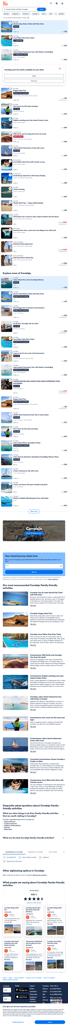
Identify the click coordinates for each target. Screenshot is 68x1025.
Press (44, 997)
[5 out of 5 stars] (12, 912)
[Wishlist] (51, 3)
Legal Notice (33, 991)
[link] (34, 27)
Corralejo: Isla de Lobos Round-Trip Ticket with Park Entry (33, 909)
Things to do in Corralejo (33, 978)
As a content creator (55, 991)
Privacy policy (33, 994)
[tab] (14, 852)
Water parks (8, 829)
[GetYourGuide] (5, 3)
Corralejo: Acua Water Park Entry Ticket (54, 942)
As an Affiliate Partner (56, 994)
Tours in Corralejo (49, 978)
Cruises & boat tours (10, 823)
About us (45, 988)
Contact (32, 988)
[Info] (28, 17)
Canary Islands (19, 978)
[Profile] (62, 3)
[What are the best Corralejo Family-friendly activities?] (63, 838)
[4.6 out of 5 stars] (34, 899)
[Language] (56, 3)
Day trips (7, 827)
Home (4, 978)
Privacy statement (53, 579)
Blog (44, 994)
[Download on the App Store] (21, 996)
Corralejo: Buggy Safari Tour (11, 908)
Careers (45, 991)
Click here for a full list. (40, 875)
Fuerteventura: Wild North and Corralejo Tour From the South (34, 943)
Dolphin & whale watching (12, 825)
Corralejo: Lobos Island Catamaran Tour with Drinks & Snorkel (11, 943)
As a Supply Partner (55, 988)
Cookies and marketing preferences (33, 999)
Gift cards (45, 1000)
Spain (10, 978)
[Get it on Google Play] (21, 990)
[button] (34, 27)
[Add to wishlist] (10, 23)
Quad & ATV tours (9, 821)
